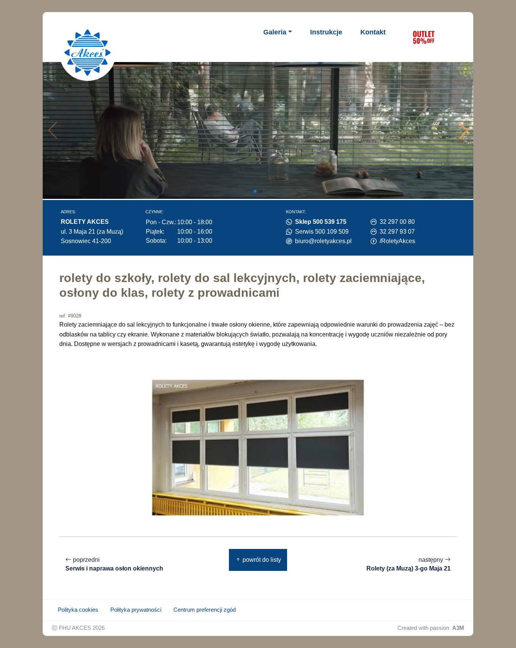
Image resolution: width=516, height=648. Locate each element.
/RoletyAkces (397, 241)
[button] (463, 130)
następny (408, 564)
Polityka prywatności (135, 610)
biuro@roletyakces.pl (323, 241)
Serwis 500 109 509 (322, 231)
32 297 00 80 (397, 222)
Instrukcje (326, 32)
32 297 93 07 (397, 231)
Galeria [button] (274, 32)
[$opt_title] (423, 37)
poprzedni (114, 564)
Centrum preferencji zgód (204, 610)
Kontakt (373, 32)
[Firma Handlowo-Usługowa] (87, 52)
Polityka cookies (78, 610)
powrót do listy (261, 560)
